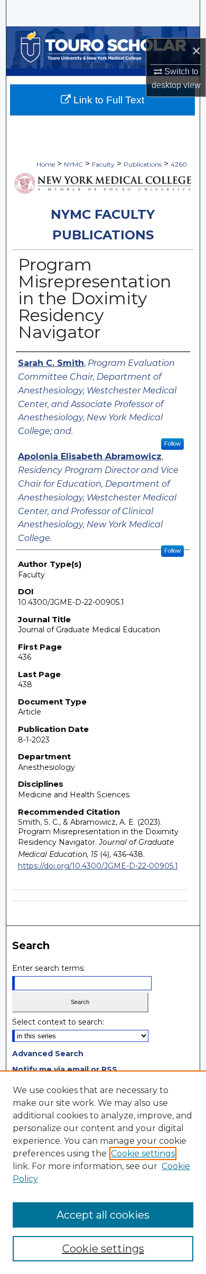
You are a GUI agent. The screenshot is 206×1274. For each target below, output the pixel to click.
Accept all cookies (103, 1215)
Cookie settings (143, 1153)
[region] (103, 1172)
